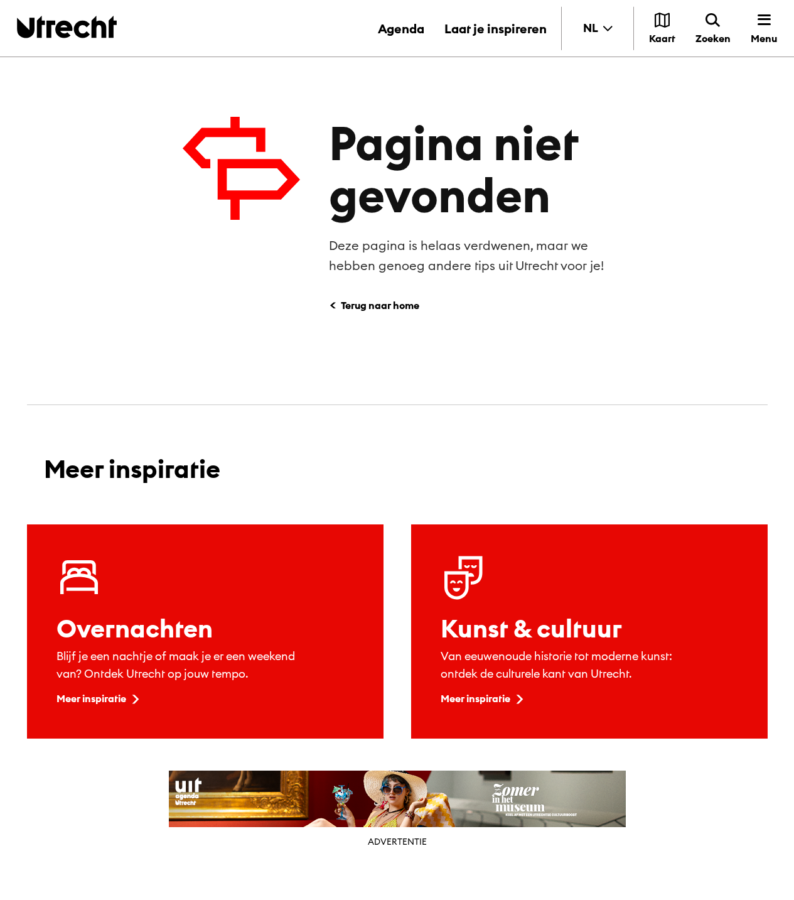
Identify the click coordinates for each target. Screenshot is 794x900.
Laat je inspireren (495, 28)
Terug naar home (380, 305)
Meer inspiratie (91, 698)
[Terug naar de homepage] (67, 26)
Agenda (401, 28)
